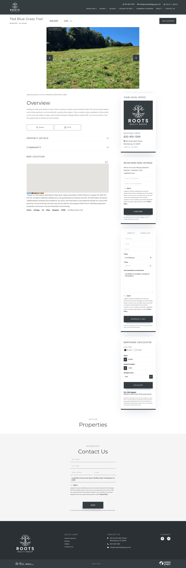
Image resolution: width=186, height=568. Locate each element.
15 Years (139, 350)
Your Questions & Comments (134, 270)
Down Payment (129, 364)
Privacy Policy (103, 494)
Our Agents (134, 147)
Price (126, 356)
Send (93, 505)
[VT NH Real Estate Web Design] (164, 563)
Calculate (138, 385)
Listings (37, 210)
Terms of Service (133, 327)
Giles (48, 210)
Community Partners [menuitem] (144, 9)
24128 (63, 210)
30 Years (129, 350)
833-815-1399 (129, 4)
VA (43, 210)
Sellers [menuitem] (112, 9)
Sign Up (175, 4)
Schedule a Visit (145, 233)
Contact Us (127, 147)
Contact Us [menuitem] (170, 9)
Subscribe (138, 211)
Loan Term (128, 347)
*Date (126, 254)
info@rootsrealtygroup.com (150, 4)
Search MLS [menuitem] (90, 9)
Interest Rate (129, 373)
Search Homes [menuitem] (70, 538)
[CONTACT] (167, 21)
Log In (167, 4)
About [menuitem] (158, 9)
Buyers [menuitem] (102, 9)
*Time (126, 262)
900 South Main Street (118, 539)
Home (29, 210)
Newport (55, 210)
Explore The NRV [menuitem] (125, 9)
